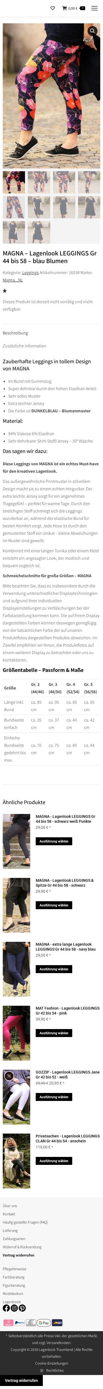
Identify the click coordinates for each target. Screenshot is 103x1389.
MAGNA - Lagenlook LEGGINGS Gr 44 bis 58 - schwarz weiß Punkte (65, 819)
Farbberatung (13, 1277)
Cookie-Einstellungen (51, 1363)
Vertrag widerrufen (21, 1380)
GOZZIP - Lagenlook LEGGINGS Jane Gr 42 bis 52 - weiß (68, 1074)
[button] (93, 31)
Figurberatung (14, 1285)
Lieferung (10, 1230)
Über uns (10, 1205)
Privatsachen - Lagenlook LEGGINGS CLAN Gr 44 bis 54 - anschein (68, 1138)
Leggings (30, 272)
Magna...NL (13, 280)
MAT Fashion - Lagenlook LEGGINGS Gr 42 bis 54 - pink (67, 1010)
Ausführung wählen (54, 841)
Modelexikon (13, 1293)
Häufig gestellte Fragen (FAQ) (25, 1222)
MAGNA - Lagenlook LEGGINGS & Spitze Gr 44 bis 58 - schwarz (65, 883)
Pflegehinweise (14, 1268)
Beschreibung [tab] (15, 333)
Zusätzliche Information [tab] (24, 346)
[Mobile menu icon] (94, 8)
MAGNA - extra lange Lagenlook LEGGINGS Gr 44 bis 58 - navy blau (66, 946)
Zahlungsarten (14, 1238)
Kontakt (9, 1213)
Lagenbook (12, 1301)
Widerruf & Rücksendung (22, 1246)
